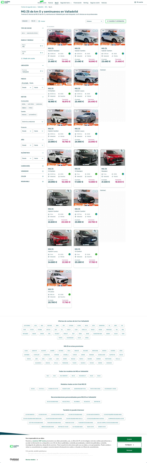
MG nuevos (87, 401)
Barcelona (95, 350)
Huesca (29, 359)
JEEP (56, 329)
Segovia (48, 363)
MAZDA (100, 329)
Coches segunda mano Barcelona (32, 418)
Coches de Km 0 (43, 414)
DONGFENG (101, 325)
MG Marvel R (82, 376)
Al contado (25, 83)
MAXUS (92, 329)
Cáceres (113, 350)
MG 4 (54, 376)
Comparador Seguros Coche (116, 418)
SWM (123, 333)
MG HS (73, 376)
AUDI (35, 325)
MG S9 (98, 376)
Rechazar (129, 450)
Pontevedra (108, 359)
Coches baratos (29, 414)
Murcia (81, 359)
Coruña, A (65, 354)
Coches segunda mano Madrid (54, 418)
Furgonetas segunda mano (85, 422)
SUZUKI (116, 333)
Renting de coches (63, 426)
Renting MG (97, 401)
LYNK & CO (84, 329)
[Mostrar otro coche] (59, 44)
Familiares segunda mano (54, 422)
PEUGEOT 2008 (66, 388)
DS (109, 325)
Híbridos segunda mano (47, 426)
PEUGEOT (57, 333)
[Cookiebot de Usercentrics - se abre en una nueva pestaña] (14, 459)
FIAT (122, 325)
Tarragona (65, 363)
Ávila (69, 350)
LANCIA (68, 329)
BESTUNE (49, 325)
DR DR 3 (33, 388)
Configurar (128, 445)
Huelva (121, 354)
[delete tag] (28, 21)
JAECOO (48, 329)
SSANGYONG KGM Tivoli (80, 388)
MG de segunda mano (52, 401)
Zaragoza (109, 363)
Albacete (34, 350)
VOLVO (79, 337)
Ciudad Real (47, 354)
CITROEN (71, 325)
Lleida (50, 359)
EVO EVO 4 (41, 388)
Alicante (43, 350)
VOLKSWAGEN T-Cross (110, 388)
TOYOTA (60, 337)
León (43, 359)
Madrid (65, 359)
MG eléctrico (66, 401)
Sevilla (56, 363)
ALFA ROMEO (27, 325)
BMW (57, 325)
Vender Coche (102, 426)
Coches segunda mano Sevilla (74, 418)
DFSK (93, 325)
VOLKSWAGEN (70, 337)
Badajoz (77, 350)
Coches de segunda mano (75, 414)
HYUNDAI (40, 329)
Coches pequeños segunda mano (113, 414)
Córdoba (56, 354)
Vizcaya (92, 363)
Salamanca (38, 363)
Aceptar (129, 439)
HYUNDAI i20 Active (53, 388)
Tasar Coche (90, 426)
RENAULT (66, 333)
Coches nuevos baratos (93, 414)
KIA (62, 329)
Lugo (57, 359)
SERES (80, 333)
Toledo (74, 363)
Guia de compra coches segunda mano (107, 422)
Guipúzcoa (112, 354)
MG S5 (91, 376)
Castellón (36, 354)
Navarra (90, 359)
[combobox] (22, 47)
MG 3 (48, 376)
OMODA (42, 333)
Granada (91, 354)
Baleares (85, 350)
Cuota (31, 83)
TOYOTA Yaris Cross (95, 388)
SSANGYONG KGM (97, 333)
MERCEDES (109, 329)
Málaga (73, 359)
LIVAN (76, 329)
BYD (64, 325)
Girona (83, 354)
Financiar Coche (69, 422)
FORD (24, 329)
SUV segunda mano (78, 426)
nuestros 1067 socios (39, 441)
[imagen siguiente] (70, 37)
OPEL (49, 333)
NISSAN (34, 333)
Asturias (61, 350)
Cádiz (120, 350)
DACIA (86, 325)
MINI (123, 329)
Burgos (104, 350)
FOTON (32, 329)
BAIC (42, 325)
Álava (26, 350)
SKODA (87, 333)
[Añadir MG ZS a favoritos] (67, 31)
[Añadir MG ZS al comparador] (70, 31)
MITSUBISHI (25, 333)
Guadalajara (101, 354)
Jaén (36, 359)
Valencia (83, 363)
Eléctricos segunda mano (36, 422)
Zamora (100, 363)
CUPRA (79, 325)
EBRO (115, 325)
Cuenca (75, 354)
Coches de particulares (57, 414)
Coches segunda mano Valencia (95, 418)
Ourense (98, 359)
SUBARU (108, 333)
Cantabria (26, 354)
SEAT (73, 333)
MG (116, 329)
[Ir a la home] (5, 2)
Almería (52, 350)
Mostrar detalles (30, 459)
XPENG (86, 337)
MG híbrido (77, 401)
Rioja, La (118, 359)
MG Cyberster (63, 376)
